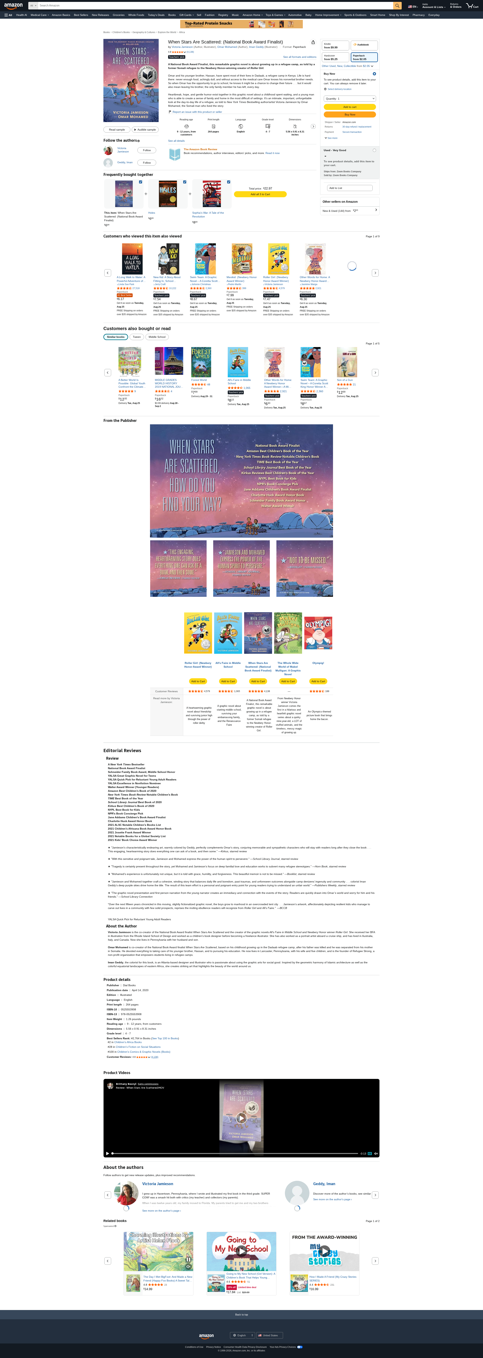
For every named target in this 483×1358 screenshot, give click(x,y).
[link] (168, 194)
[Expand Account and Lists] (445, 7)
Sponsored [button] (108, 1226)
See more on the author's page (160, 1210)
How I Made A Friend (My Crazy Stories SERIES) (332, 1278)
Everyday (434, 14)
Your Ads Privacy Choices (283, 1347)
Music (235, 14)
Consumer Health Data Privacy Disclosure (245, 1347)
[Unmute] (376, 1153)
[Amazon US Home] (206, 1337)
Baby (308, 14)
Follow (147, 150)
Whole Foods (136, 14)
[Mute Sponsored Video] (188, 1266)
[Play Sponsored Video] (241, 1251)
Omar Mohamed (227, 46)
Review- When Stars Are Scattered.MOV (140, 1087)
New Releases (100, 14)
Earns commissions (148, 1083)
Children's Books (121, 32)
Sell (199, 14)
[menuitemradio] (370, 1153)
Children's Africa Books (128, 1042)
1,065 (247, 387)
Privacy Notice (213, 1347)
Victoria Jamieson (182, 46)
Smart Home (377, 14)
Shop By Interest (399, 14)
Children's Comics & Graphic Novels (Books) (143, 1051)
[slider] (235, 1153)
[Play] (107, 1153)
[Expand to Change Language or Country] (417, 7)
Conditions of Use (194, 1347)
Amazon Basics (61, 14)
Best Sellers (81, 14)
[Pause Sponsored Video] (188, 1259)
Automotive (295, 14)
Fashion (210, 14)
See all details (176, 140)
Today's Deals (156, 14)
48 (208, 384)
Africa (182, 32)
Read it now (272, 153)
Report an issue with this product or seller (197, 111)
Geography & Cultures (143, 32)
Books (172, 14)
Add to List (335, 187)
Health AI (21, 14)
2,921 (283, 391)
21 (354, 384)
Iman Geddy (256, 46)
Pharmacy (419, 14)
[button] (8, 15)
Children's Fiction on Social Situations (138, 1046)
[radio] (335, 45)
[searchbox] (215, 5)
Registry (223, 14)
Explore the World (167, 32)
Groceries (119, 14)
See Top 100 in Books (165, 1038)
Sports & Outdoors (355, 14)
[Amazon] (14, 5)
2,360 (319, 391)
